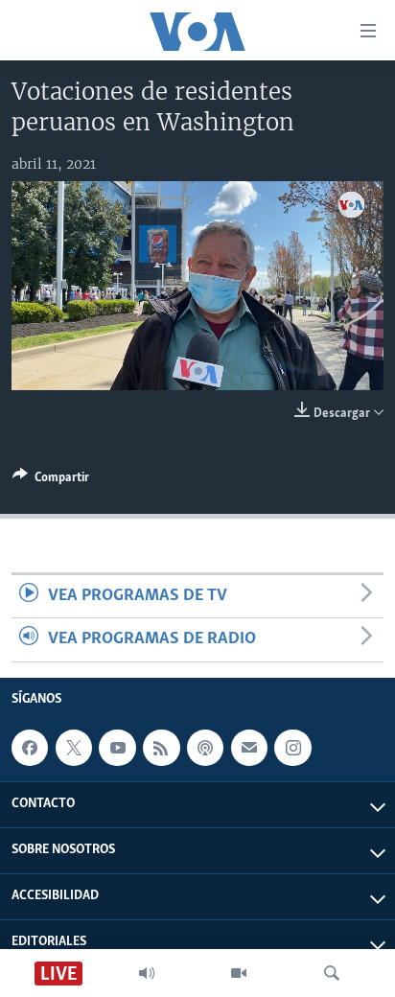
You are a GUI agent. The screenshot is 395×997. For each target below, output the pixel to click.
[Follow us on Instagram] (292, 748)
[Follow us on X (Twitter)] (74, 748)
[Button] (50, 480)
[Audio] (146, 973)
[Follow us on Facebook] (30, 748)
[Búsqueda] (331, 973)
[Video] (238, 973)
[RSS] (161, 748)
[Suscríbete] (249, 748)
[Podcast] (205, 748)
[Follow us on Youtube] (117, 748)
